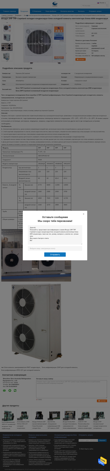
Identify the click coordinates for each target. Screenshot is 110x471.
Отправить (55, 254)
